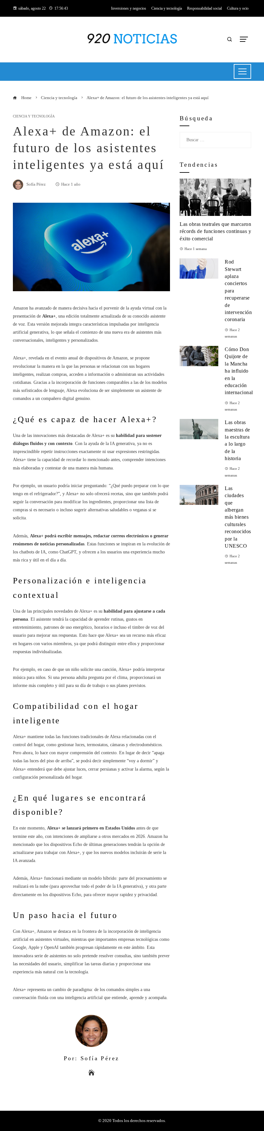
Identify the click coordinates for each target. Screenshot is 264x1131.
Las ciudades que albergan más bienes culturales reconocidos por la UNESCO (238, 517)
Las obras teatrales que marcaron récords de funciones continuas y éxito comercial (215, 231)
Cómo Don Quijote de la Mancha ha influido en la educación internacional (239, 371)
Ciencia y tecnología (34, 116)
